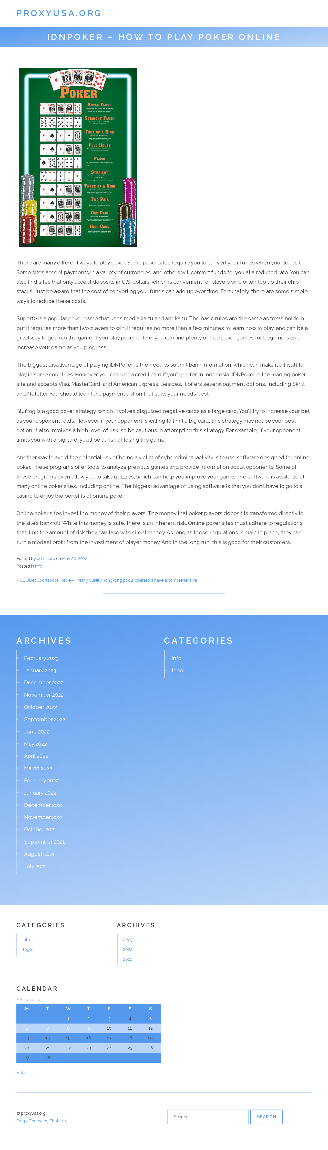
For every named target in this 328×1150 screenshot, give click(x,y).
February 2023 (41, 658)
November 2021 (43, 817)
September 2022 (44, 719)
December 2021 (43, 805)
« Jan (21, 1072)
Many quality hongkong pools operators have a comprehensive (137, 580)
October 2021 (40, 829)
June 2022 (36, 731)
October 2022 (40, 707)
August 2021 (39, 854)
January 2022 (40, 793)
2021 (127, 959)
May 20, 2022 (74, 558)
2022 (127, 949)
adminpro (46, 558)
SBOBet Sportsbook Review (47, 580)
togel (178, 670)
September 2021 (44, 841)
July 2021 (35, 866)
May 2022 (35, 744)
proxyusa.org (59, 13)
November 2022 (44, 694)
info (38, 566)
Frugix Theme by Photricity (41, 1120)
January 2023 (40, 670)
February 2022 (41, 780)
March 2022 (38, 768)
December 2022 (44, 682)
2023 (127, 939)
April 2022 (36, 756)
